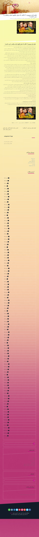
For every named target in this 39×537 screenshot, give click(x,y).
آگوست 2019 (6, 398)
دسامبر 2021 (6, 324)
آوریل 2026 (6, 188)
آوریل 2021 (6, 345)
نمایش (5, 143)
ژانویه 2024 (6, 257)
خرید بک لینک (33, 158)
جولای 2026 (6, 180)
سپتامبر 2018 (6, 427)
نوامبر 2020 (6, 358)
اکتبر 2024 (5, 233)
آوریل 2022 (6, 313)
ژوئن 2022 (5, 308)
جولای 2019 (6, 401)
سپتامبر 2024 (6, 236)
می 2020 (5, 374)
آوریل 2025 (6, 217)
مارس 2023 (6, 284)
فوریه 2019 (6, 414)
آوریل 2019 (6, 409)
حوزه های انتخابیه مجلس (31, 162)
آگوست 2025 (6, 207)
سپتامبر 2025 (6, 204)
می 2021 (5, 342)
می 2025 (5, 215)
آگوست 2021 (6, 334)
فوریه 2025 (6, 223)
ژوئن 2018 (5, 435)
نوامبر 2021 (6, 326)
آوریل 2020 (6, 377)
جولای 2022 (6, 305)
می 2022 (5, 310)
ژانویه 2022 (6, 321)
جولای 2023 (6, 273)
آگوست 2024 (6, 239)
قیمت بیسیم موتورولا (32, 165)
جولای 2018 (6, 433)
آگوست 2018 (6, 430)
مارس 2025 (6, 220)
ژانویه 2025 (6, 225)
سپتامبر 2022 (6, 300)
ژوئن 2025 (5, 212)
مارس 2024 (6, 252)
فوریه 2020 (6, 382)
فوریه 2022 (6, 318)
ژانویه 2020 (6, 385)
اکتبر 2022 (5, 297)
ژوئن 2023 (5, 276)
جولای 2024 (6, 241)
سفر (10, 143)
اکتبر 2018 (5, 425)
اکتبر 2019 (5, 393)
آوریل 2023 (6, 281)
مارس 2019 (6, 411)
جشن (10, 141)
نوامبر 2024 (6, 231)
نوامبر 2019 (6, 390)
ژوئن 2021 (5, 340)
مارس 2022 (6, 316)
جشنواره (8, 141)
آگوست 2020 (6, 366)
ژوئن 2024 (5, 244)
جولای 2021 (6, 337)
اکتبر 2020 (5, 361)
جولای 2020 (6, 369)
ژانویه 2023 (6, 289)
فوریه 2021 (6, 350)
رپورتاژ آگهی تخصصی (32, 161)
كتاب (7, 143)
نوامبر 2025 (6, 199)
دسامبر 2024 (6, 228)
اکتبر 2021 (5, 329)
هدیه (4, 141)
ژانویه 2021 (6, 353)
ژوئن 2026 (5, 183)
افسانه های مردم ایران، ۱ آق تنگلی (29, 128)
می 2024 (5, 247)
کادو (6, 141)
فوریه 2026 (6, 191)
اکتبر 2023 (5, 265)
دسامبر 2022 (6, 292)
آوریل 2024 (6, 249)
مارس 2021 (6, 348)
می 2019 (5, 406)
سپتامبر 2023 (6, 268)
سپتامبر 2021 (6, 332)
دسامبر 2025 (6, 196)
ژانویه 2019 (6, 417)
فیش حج (33, 164)
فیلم (8, 143)
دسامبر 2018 (6, 419)
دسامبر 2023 (6, 260)
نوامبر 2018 (6, 422)
